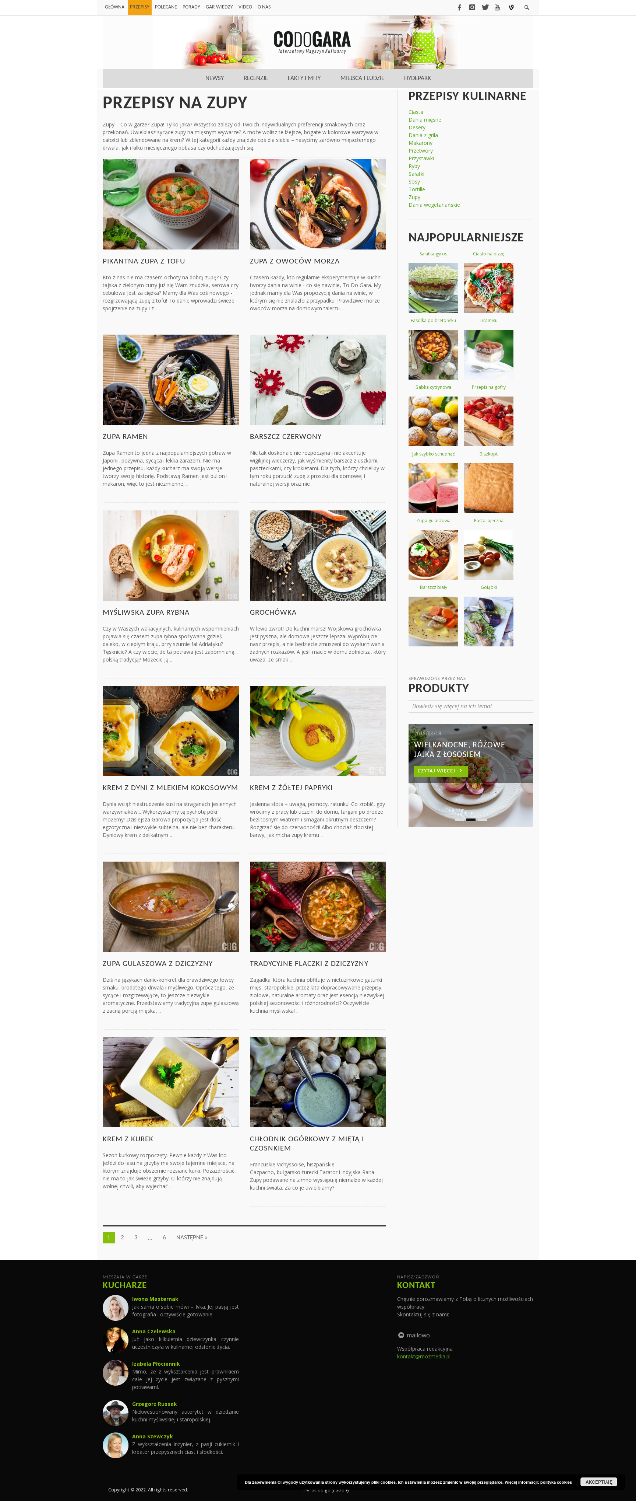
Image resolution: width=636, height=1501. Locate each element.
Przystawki (421, 158)
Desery (417, 127)
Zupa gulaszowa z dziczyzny (158, 964)
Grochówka (273, 613)
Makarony (420, 142)
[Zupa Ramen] (171, 379)
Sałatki (416, 173)
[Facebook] (459, 7)
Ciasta (416, 111)
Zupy (414, 196)
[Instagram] (472, 7)
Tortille (417, 189)
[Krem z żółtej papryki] (318, 730)
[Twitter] (484, 7)
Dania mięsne (425, 119)
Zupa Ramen (125, 437)
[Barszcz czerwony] (318, 379)
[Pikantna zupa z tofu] (171, 203)
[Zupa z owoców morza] (318, 203)
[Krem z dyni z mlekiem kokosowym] (171, 730)
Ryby (414, 166)
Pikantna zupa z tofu (144, 261)
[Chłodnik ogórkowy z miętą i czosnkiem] (318, 1081)
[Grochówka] (318, 554)
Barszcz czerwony (286, 437)
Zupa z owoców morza (295, 261)
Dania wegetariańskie (434, 204)
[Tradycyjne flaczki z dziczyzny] (318, 906)
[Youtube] (497, 7)
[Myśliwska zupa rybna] (171, 554)
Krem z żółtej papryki (291, 788)
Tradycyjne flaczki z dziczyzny (309, 964)
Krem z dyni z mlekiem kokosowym (170, 788)
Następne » (192, 1238)
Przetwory (421, 150)
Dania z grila (423, 135)
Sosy (414, 181)
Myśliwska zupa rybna (146, 613)
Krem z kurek (128, 1139)
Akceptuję (599, 1482)
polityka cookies (556, 1482)
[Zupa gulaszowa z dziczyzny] (171, 906)
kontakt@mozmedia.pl (424, 1356)
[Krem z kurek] (171, 1081)
